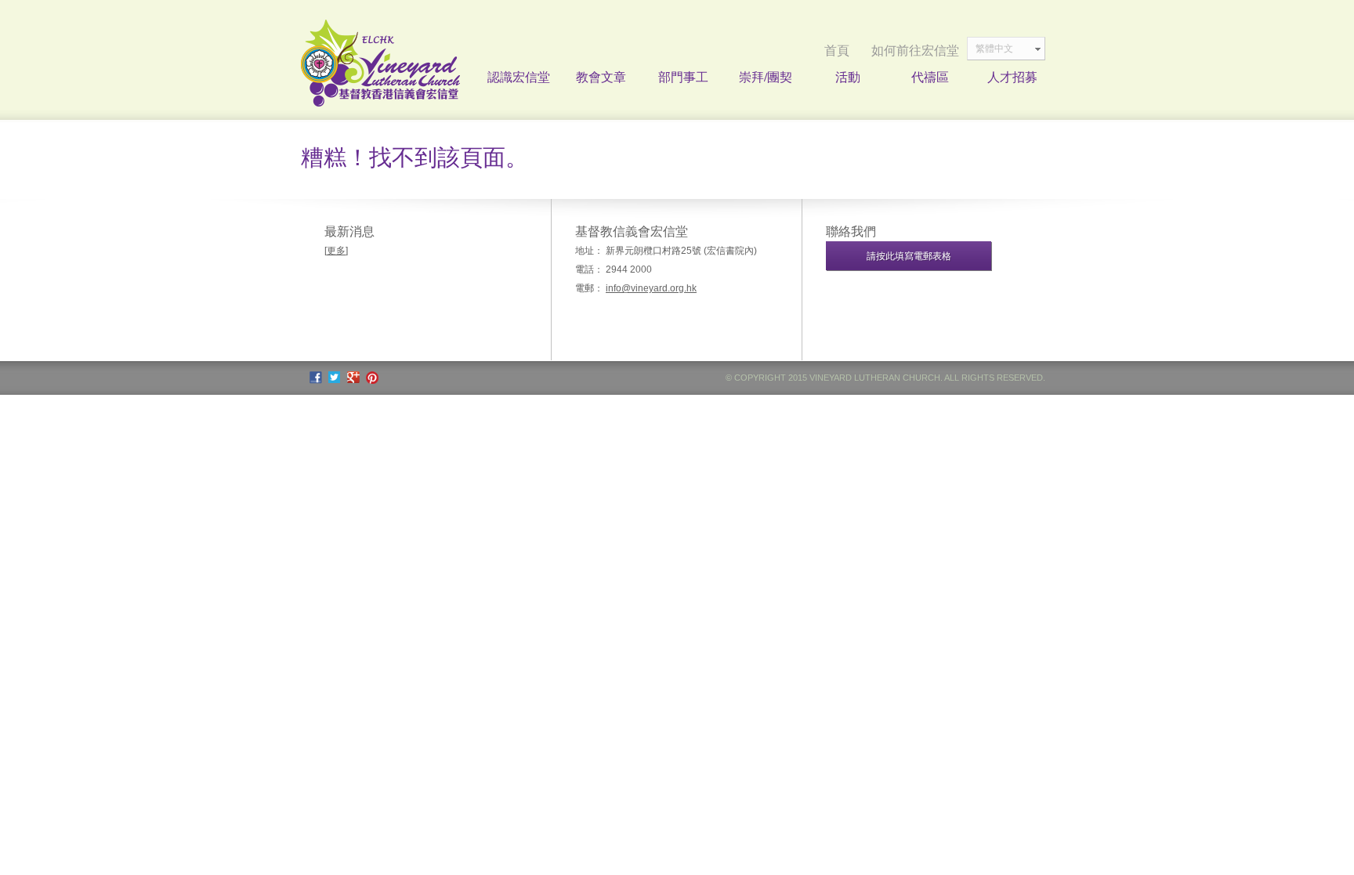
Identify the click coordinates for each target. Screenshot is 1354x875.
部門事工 (683, 76)
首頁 (836, 50)
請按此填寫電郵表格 (909, 256)
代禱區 (930, 76)
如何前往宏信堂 (915, 50)
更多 (336, 250)
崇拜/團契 (765, 76)
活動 (847, 76)
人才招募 (1012, 76)
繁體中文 (994, 48)
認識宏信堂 (518, 76)
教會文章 (601, 76)
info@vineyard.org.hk (651, 288)
